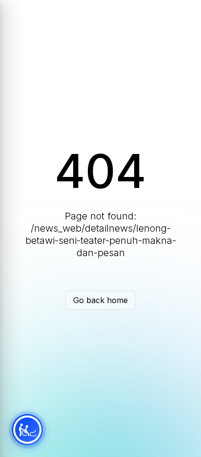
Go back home (100, 300)
